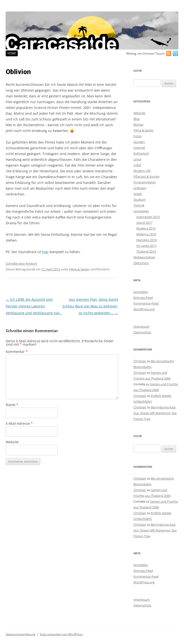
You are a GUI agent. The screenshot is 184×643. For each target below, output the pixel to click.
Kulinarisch (141, 153)
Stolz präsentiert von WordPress (61, 634)
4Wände (139, 113)
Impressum (141, 326)
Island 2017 (144, 222)
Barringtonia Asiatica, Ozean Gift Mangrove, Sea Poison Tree (155, 413)
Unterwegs (141, 211)
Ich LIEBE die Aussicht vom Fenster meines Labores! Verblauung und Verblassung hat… (34, 306)
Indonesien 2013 (148, 217)
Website (12, 442)
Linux (137, 159)
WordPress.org (144, 309)
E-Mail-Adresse (19, 423)
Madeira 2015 (145, 228)
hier (45, 252)
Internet (139, 147)
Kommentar (17, 351)
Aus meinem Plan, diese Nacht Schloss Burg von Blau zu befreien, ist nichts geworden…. (90, 306)
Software (139, 188)
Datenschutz (142, 332)
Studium (139, 199)
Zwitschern (141, 263)
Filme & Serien (79, 269)
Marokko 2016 (146, 240)
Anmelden (140, 292)
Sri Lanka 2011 (146, 245)
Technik (138, 205)
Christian (139, 361)
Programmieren (144, 182)
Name (12, 404)
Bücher (138, 124)
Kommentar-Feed (146, 303)
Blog (136, 119)
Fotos (137, 136)
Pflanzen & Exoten (146, 176)
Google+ (139, 142)
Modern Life (142, 171)
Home (11, 53)
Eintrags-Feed (143, 297)
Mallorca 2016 (146, 234)
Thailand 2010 (146, 251)
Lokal (137, 165)
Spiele (137, 194)
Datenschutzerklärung (20, 634)
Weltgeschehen (144, 257)
